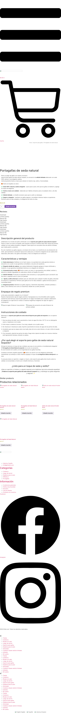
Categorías (6, 468)
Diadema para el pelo (9, 647)
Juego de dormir (7, 643)
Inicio (30, 142)
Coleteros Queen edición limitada (12, 650)
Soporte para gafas (38, 142)
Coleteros (5, 640)
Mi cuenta (5, 654)
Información (6, 481)
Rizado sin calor (7, 641)
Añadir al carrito (10, 206)
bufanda (5, 652)
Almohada (6, 648)
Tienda (5, 638)
